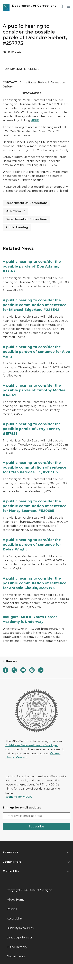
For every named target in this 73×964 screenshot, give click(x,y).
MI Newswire (15, 211)
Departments (16, 956)
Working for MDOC (18, 796)
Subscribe (36, 826)
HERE (35, 120)
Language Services (19, 937)
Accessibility (15, 918)
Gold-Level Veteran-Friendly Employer (31, 745)
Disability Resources (20, 928)
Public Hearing (16, 227)
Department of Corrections (26, 203)
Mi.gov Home (15, 899)
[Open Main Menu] (68, 6)
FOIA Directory (17, 947)
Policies (12, 909)
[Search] (61, 6)
